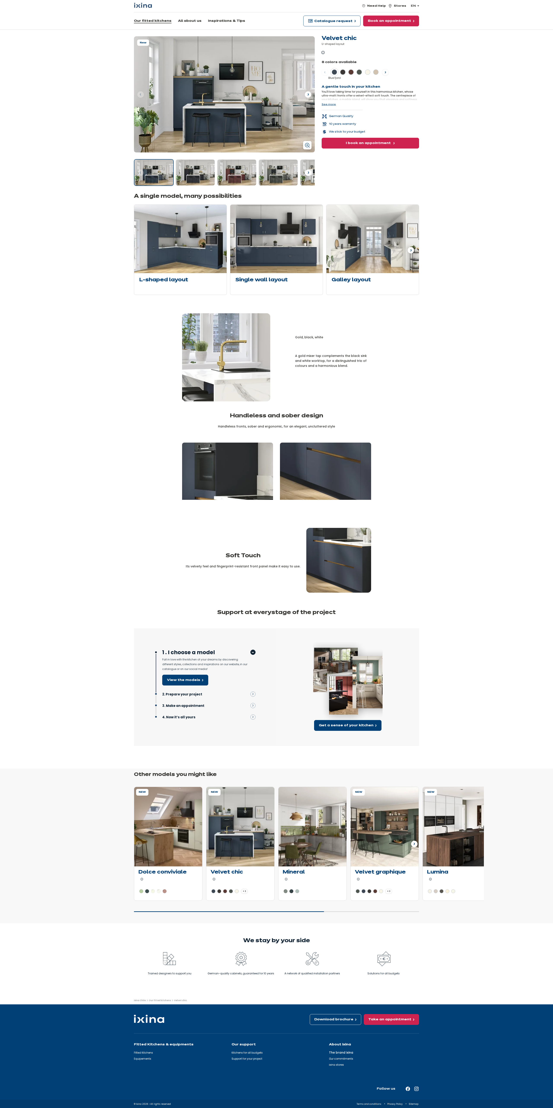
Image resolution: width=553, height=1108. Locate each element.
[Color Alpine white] (430, 891)
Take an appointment (389, 1019)
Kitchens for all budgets (247, 1052)
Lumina (437, 872)
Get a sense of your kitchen (346, 725)
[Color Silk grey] (436, 891)
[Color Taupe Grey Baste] (285, 891)
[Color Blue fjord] (334, 72)
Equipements (142, 1059)
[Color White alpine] (367, 72)
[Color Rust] (351, 72)
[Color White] (153, 891)
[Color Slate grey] (441, 891)
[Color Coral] (164, 891)
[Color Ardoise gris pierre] (297, 891)
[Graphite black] (195, 172)
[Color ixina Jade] (141, 891)
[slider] (276, 913)
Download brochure (333, 1019)
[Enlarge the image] (307, 145)
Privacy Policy (395, 1104)
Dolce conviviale (162, 872)
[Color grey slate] (291, 891)
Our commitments (341, 1059)
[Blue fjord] (154, 172)
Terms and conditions (369, 1104)
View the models (183, 680)
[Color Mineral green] (359, 72)
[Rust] (237, 172)
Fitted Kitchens (143, 1052)
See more (329, 104)
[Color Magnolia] (447, 891)
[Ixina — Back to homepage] (143, 5)
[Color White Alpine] (159, 891)
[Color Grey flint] (147, 891)
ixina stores (336, 1065)
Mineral (294, 872)
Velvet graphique (380, 872)
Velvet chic (227, 872)
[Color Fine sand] (375, 72)
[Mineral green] (278, 172)
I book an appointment (369, 143)
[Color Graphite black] (342, 72)
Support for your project (247, 1059)
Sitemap (414, 1104)
